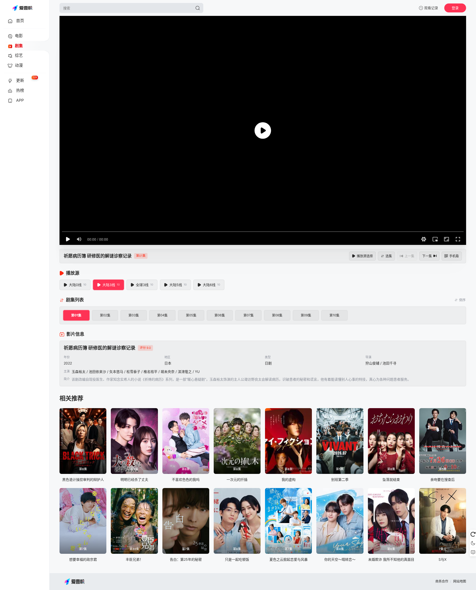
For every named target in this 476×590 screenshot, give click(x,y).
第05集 (191, 315)
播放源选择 (365, 256)
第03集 (133, 315)
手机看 (454, 256)
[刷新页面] (473, 534)
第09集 (306, 315)
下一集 (427, 256)
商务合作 (441, 581)
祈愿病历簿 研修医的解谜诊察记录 (98, 256)
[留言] (473, 552)
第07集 (248, 315)
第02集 (105, 315)
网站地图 (459, 581)
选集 (389, 256)
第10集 (334, 315)
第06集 (219, 315)
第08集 (277, 315)
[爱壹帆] (22, 8)
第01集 (76, 315)
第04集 (162, 315)
